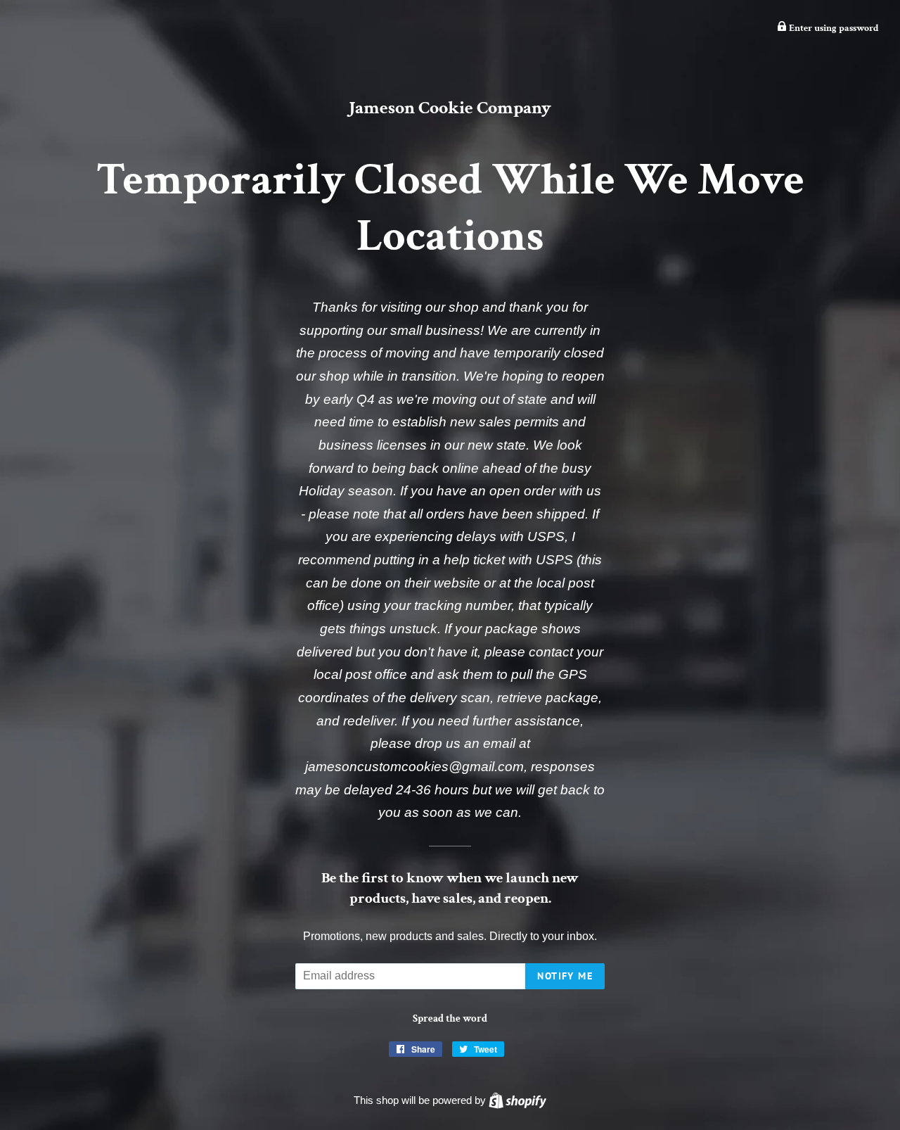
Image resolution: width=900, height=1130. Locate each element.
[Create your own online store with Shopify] (517, 1100)
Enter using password (833, 28)
